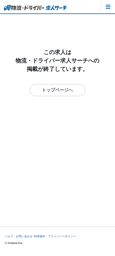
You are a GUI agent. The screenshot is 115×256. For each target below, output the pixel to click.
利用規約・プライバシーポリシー (55, 236)
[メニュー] (108, 6)
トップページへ (57, 90)
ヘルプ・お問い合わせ (19, 236)
